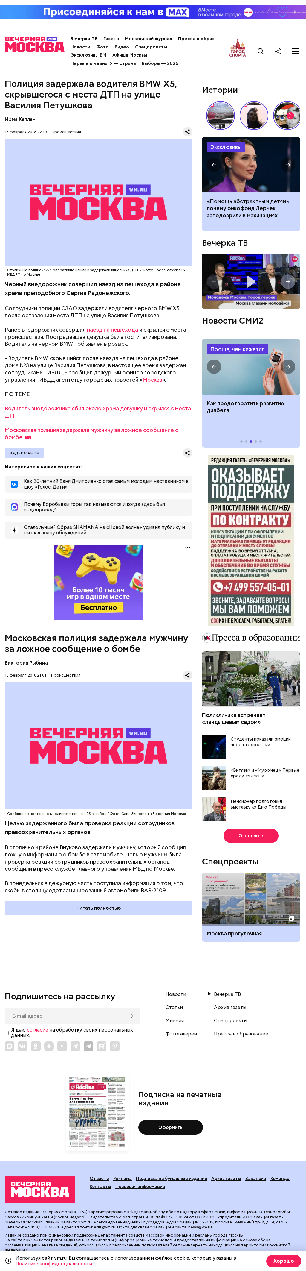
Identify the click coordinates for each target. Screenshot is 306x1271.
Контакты (100, 1186)
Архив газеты (230, 1007)
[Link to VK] (22, 1046)
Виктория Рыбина (26, 663)
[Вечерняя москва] (40, 1189)
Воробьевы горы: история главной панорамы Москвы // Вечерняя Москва (220, 115)
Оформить (170, 1127)
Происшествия (66, 132)
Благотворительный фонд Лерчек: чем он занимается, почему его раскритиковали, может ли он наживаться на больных (251, 164)
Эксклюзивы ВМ (88, 55)
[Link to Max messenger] (9, 1046)
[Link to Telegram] (75, 1046)
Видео (122, 47)
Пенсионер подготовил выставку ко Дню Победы (258, 804)
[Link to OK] (36, 1046)
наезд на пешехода (112, 329)
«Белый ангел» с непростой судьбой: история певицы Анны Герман (254, 115)
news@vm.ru (200, 1227)
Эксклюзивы (225, 147)
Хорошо (283, 1261)
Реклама (122, 1178)
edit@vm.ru (104, 1227)
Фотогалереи (181, 1034)
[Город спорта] (237, 51)
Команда (280, 1178)
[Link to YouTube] (62, 1046)
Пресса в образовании (204, 39)
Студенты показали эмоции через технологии (261, 742)
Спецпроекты (151, 47)
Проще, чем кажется (237, 349)
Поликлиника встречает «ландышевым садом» (234, 718)
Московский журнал (148, 39)
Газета (111, 39)
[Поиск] (261, 51)
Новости (80, 47)
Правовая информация (140, 1186)
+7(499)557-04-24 (42, 1227)
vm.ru (86, 1222)
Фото (102, 47)
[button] (290, 115)
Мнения (175, 1020)
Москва (152, 379)
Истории (220, 90)
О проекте (250, 836)
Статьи (174, 1007)
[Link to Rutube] (101, 1046)
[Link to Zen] (49, 1046)
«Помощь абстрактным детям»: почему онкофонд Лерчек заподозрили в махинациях (248, 208)
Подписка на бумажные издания (171, 1178)
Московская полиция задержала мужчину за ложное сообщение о (92, 433)
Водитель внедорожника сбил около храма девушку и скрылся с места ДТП (98, 412)
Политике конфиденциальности (54, 1264)
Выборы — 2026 (160, 63)
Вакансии (255, 1178)
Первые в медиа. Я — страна (103, 63)
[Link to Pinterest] (115, 1046)
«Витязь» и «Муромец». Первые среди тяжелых (265, 773)
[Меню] (295, 51)
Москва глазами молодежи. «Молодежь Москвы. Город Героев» (251, 281)
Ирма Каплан (20, 119)
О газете (99, 1178)
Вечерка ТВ (84, 39)
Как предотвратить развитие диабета (251, 367)
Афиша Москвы (129, 55)
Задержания (24, 453)
